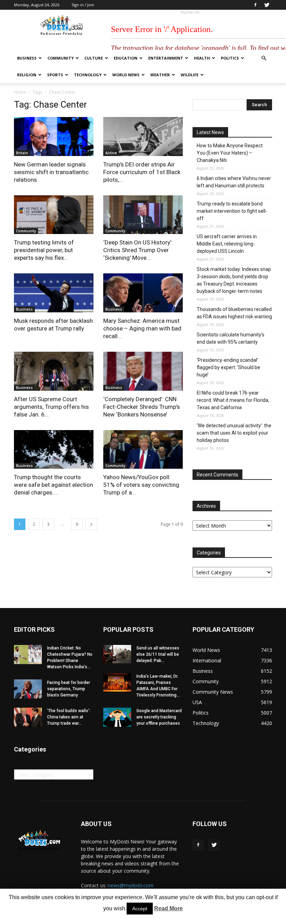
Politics (230, 58)
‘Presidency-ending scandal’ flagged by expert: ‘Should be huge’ (228, 367)
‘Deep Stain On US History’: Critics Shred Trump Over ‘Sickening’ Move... (138, 250)
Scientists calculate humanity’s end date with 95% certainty (230, 338)
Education (125, 58)
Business (27, 58)
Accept (139, 908)
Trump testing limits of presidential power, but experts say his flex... (44, 250)
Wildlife (189, 74)
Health (202, 58)
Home (20, 92)
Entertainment (165, 58)
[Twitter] (267, 5)
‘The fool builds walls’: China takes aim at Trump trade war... (68, 717)
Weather (160, 74)
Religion (26, 74)
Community (60, 58)
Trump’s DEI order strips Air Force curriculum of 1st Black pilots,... (141, 172)
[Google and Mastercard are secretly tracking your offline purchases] (117, 717)
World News (126, 74)
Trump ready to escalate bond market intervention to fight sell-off (232, 211)
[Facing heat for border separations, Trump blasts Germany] (28, 689)
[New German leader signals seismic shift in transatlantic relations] (53, 136)
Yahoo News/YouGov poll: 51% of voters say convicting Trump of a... (141, 485)
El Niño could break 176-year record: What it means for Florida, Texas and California (233, 400)
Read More (168, 908)
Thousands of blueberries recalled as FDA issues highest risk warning (234, 312)
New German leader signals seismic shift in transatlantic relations (51, 172)
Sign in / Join (83, 4)
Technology (87, 74)
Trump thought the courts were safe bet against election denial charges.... (53, 485)
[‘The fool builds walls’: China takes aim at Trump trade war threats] (28, 717)
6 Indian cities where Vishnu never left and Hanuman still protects (234, 182)
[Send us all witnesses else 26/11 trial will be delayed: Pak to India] (117, 654)
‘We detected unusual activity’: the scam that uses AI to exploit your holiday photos (234, 433)
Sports (55, 74)
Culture (93, 58)
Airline (111, 152)
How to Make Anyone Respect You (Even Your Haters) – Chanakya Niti (230, 153)
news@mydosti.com (130, 885)
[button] (263, 58)
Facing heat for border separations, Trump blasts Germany (68, 689)
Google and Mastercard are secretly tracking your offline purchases (159, 717)
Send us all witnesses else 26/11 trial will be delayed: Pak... (157, 654)
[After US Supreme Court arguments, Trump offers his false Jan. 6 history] (53, 371)
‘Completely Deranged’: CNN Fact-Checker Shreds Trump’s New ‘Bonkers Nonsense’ (141, 407)
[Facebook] (255, 5)
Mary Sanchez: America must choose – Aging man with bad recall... (142, 328)
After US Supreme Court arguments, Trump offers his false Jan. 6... (51, 407)
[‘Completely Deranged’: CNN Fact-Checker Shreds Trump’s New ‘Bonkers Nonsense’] (143, 371)
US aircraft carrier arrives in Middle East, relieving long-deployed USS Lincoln (227, 244)
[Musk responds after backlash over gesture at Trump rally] (53, 292)
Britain (22, 152)
